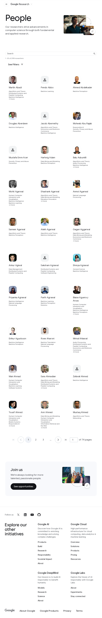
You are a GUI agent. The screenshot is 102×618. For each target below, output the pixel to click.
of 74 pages (85, 439)
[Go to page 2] (58, 440)
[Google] (10, 610)
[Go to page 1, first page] (13, 440)
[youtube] (32, 515)
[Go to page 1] (21, 440)
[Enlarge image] (92, 31)
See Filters (13, 64)
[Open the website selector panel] (31, 4)
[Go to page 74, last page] (65, 440)
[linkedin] (25, 515)
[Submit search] (94, 53)
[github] (39, 515)
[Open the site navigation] (6, 4)
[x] (18, 515)
